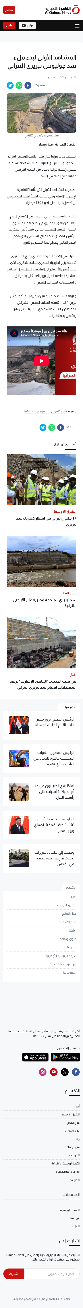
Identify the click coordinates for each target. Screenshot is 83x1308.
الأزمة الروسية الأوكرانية (60, 955)
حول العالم (69, 913)
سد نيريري (43, 411)
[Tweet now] (65, 1072)
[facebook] (27, 85)
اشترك (14, 1274)
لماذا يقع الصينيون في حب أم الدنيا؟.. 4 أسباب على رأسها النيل (53, 792)
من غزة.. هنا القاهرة (63, 964)
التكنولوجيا (69, 972)
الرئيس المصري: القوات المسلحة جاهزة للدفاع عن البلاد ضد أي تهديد (53, 758)
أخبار (73, 896)
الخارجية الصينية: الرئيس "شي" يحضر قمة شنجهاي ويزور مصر (54, 825)
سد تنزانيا (30, 411)
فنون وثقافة (68, 939)
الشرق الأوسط (66, 905)
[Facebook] (76, 1072)
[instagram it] (42, 1072)
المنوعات (70, 947)
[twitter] (10, 85)
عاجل (9, 25)
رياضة (72, 930)
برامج (30, 25)
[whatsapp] (19, 85)
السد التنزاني (59, 411)
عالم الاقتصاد (67, 922)
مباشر (9, 10)
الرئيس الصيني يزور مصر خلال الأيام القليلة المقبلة (54, 722)
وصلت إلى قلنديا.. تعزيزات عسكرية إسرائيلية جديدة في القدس (54, 858)
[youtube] (54, 1072)
